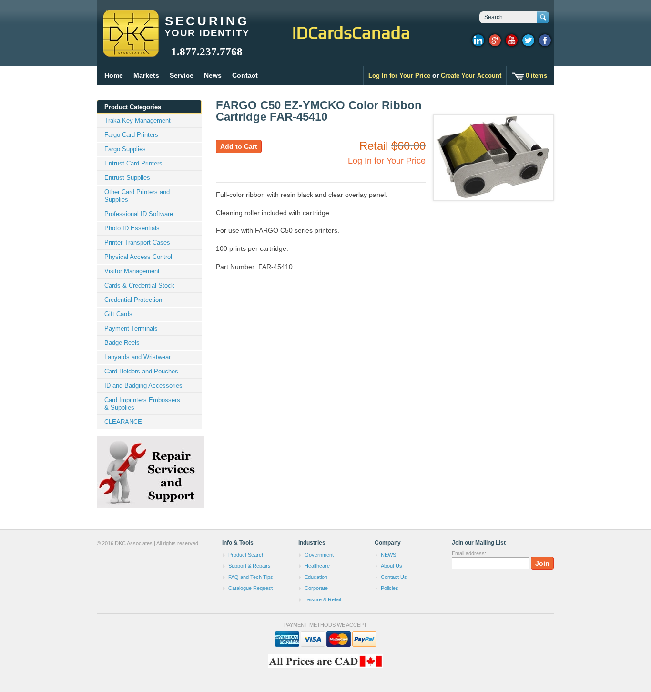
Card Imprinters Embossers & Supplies (142, 403)
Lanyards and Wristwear (137, 357)
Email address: (469, 553)
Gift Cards (118, 314)
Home (113, 75)
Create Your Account (471, 75)
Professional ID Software (138, 213)
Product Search (246, 555)
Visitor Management (132, 271)
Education (316, 577)
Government (319, 555)
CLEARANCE (123, 421)
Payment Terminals (131, 328)
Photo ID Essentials (132, 228)
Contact (245, 75)
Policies (389, 588)
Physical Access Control (138, 256)
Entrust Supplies (127, 177)
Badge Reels (122, 342)
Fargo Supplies (125, 149)
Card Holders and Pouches (141, 371)
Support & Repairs (249, 565)
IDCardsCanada (351, 32)
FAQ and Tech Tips (250, 577)
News (213, 75)
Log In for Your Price (399, 75)
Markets (146, 75)
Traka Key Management (137, 120)
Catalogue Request (250, 588)
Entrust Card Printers (133, 163)
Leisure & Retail (323, 599)
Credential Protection (133, 299)
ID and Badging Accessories (143, 385)
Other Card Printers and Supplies (137, 195)
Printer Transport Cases (137, 242)
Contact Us (394, 577)
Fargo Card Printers (131, 134)
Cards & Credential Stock (139, 285)
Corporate (316, 588)
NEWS (388, 555)
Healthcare (317, 565)
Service (181, 75)
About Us (391, 565)
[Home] (130, 52)
